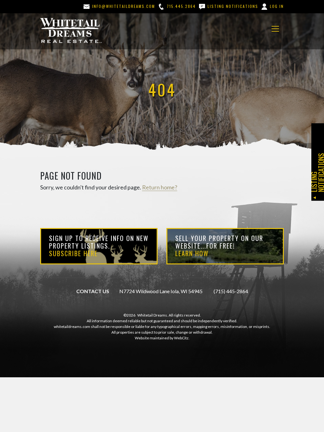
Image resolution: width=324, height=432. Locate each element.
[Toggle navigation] (275, 29)
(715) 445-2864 (231, 291)
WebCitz (181, 338)
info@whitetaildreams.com (122, 6)
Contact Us (92, 291)
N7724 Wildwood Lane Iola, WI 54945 (160, 291)
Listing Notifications (232, 6)
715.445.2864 (180, 6)
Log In (276, 6)
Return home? (159, 187)
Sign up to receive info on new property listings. (99, 245)
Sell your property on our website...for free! (219, 245)
